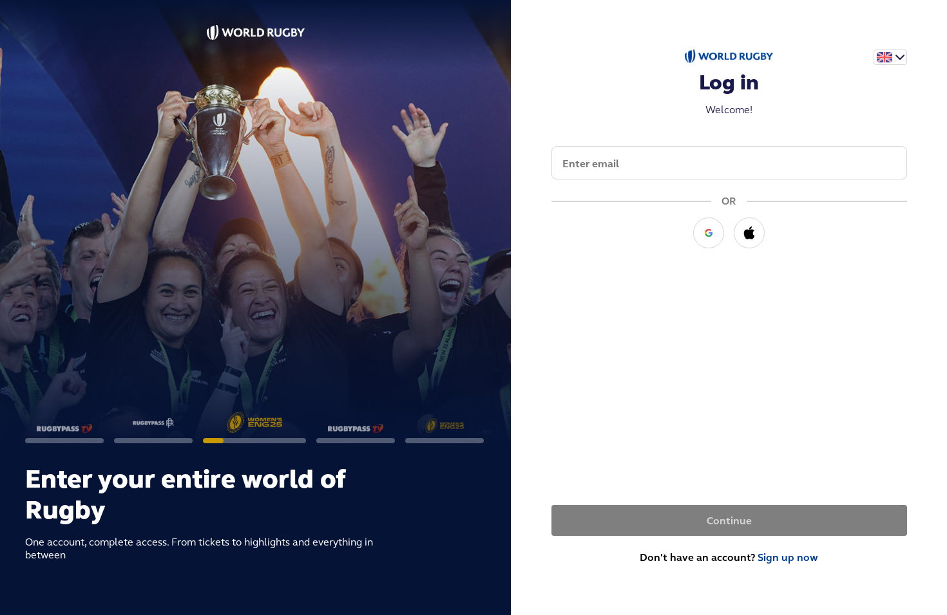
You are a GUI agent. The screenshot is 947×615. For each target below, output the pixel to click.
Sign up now (788, 557)
